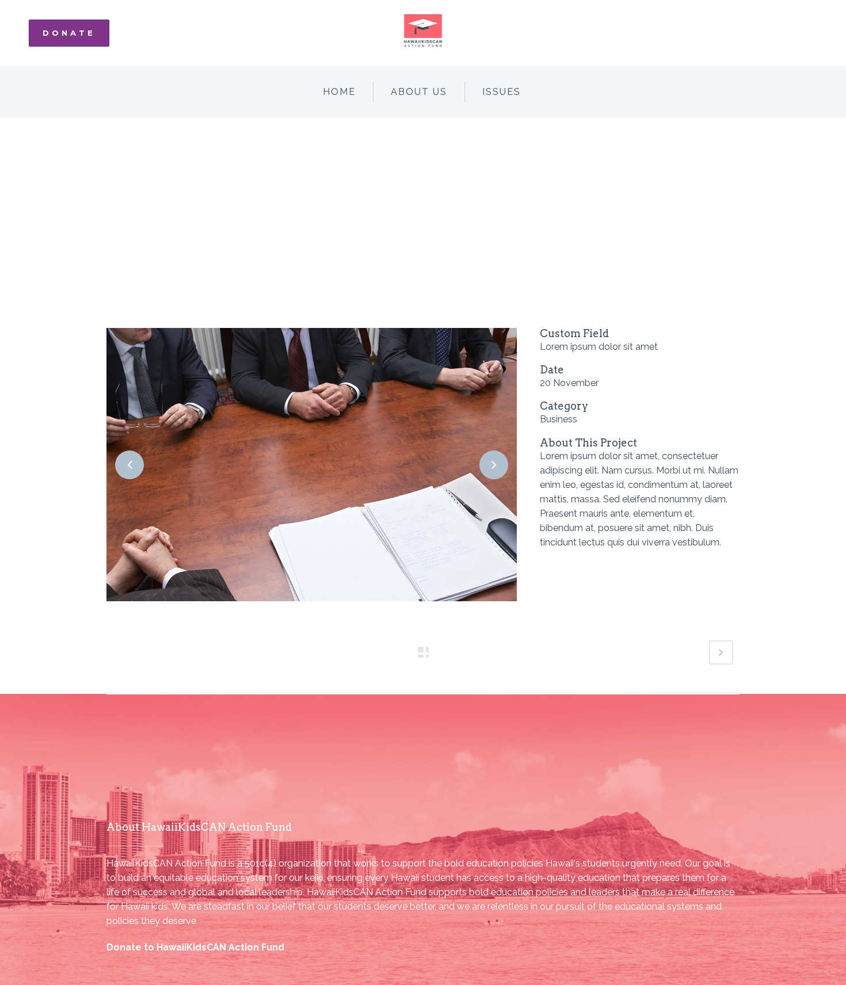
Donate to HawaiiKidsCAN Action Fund (195, 947)
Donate (69, 32)
